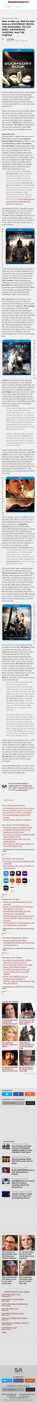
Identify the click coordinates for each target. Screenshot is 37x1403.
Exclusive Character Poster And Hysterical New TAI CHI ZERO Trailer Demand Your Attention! (18, 918)
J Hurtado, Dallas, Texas (10, 1309)
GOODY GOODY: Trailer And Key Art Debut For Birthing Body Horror (22, 1196)
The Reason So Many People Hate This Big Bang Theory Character (9, 1255)
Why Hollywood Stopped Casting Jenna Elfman (9, 1044)
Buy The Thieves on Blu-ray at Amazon (17, 820)
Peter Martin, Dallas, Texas (11, 1294)
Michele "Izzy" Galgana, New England (14, 1318)
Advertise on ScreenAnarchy (18, 1398)
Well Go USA (8, 800)
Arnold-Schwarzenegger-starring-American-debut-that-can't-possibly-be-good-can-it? (20, 201)
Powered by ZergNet (29, 1073)
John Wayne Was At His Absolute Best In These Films (26, 1069)
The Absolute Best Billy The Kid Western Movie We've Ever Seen (10, 1069)
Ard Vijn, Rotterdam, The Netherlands (15, 1304)
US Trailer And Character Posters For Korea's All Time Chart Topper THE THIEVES (16, 971)
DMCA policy (23, 790)
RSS (31, 1380)
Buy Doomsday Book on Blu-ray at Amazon (18, 808)
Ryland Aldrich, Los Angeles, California (15, 1323)
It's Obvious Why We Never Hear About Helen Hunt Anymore (26, 1255)
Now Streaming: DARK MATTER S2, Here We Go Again (22, 1161)
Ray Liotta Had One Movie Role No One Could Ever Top (25, 1280)
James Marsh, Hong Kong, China (13, 1313)
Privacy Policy (11, 1396)
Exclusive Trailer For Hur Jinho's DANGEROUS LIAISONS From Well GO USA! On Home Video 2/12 (19, 942)
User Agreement (24, 1396)
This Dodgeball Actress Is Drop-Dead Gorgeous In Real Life (9, 1022)
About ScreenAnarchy (9, 1394)
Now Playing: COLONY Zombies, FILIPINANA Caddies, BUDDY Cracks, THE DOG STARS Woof (22, 1149)
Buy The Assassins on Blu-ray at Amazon (17, 810)
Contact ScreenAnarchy (27, 1394)
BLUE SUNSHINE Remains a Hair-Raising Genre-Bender (23, 1172)
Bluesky (8, 1380)
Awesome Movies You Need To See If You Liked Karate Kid (9, 1280)
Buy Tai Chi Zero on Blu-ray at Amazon (17, 813)
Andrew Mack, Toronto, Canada (13, 1299)
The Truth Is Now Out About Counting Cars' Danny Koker (26, 1022)
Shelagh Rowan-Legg (9, 1328)
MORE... (4, 1332)
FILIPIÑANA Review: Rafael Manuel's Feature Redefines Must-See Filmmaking (23, 1184)
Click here (22, 788)
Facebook (19, 1380)
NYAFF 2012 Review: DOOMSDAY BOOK (17, 827)
